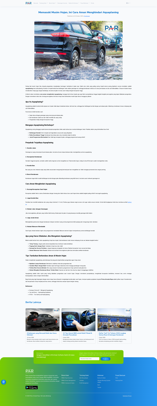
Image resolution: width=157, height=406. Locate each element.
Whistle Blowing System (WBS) (103, 381)
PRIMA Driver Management (68, 380)
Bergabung (105, 359)
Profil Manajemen (83, 383)
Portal (92, 3)
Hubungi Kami (119, 380)
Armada (81, 380)
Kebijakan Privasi (127, 396)
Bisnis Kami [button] (52, 3)
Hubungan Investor (62, 3)
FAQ (116, 378)
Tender (99, 387)
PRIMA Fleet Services (67, 378)
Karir (98, 385)
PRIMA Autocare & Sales (67, 383)
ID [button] (128, 3)
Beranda (36, 3)
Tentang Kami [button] (43, 3)
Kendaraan (87, 16)
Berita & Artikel (101, 378)
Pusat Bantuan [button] (85, 3)
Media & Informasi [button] (73, 3)
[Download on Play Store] (32, 387)
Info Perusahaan (83, 378)
